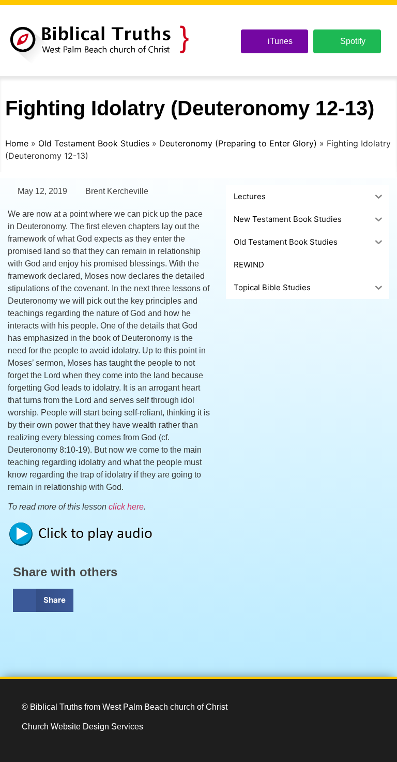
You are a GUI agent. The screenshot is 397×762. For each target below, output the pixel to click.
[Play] (85, 544)
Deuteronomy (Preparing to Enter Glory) (238, 143)
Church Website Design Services (82, 726)
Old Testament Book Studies (93, 143)
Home (16, 143)
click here (126, 506)
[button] (43, 600)
